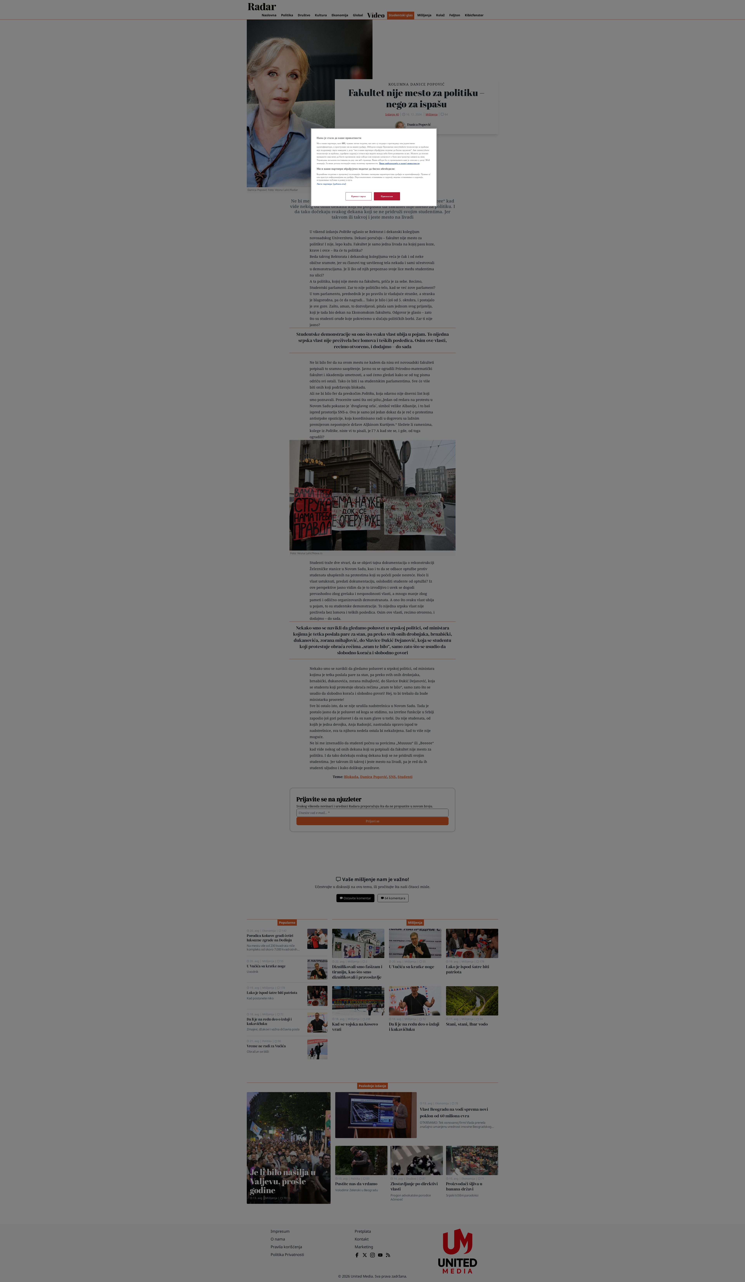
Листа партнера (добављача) (331, 183)
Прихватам (387, 196)
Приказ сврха (358, 196)
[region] (374, 167)
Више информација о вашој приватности (399, 163)
